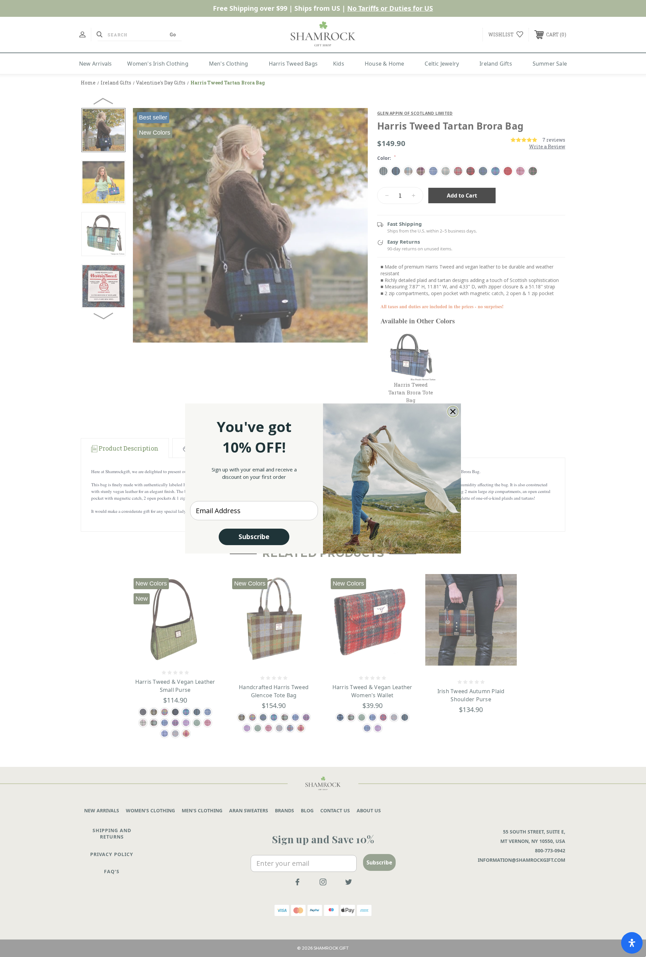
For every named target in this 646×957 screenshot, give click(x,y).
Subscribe (254, 536)
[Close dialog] (452, 411)
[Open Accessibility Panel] (632, 943)
